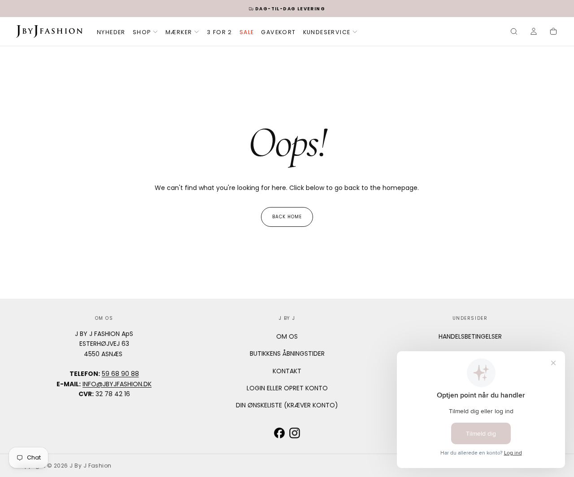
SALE (246, 32)
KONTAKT (287, 371)
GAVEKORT (278, 32)
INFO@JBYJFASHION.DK (117, 384)
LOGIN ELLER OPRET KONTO (287, 388)
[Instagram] (294, 433)
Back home (287, 216)
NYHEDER (111, 32)
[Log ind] (533, 32)
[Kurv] (553, 32)
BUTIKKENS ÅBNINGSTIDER (287, 353)
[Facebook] (279, 433)
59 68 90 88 (120, 373)
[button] (513, 32)
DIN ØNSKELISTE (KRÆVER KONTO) (287, 405)
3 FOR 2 (219, 32)
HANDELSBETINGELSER (470, 336)
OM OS (287, 336)
